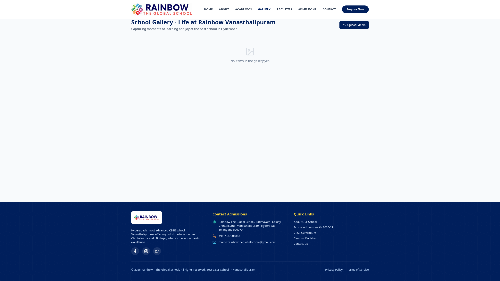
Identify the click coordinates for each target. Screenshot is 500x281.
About (224, 9)
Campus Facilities (305, 238)
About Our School (305, 222)
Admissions (307, 9)
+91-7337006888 (229, 236)
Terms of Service (358, 269)
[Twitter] (157, 251)
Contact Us (301, 243)
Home (208, 9)
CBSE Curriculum (305, 233)
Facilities (284, 9)
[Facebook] (135, 251)
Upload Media (356, 25)
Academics (243, 9)
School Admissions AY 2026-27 (313, 227)
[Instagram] (146, 251)
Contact (329, 9)
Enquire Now (355, 9)
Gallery (264, 9)
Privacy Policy (334, 269)
